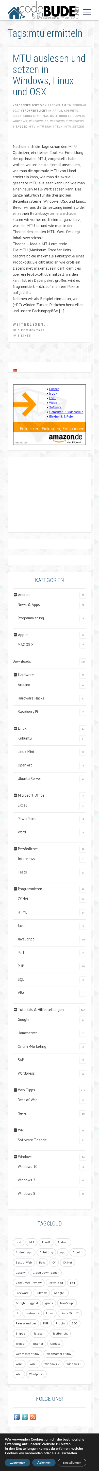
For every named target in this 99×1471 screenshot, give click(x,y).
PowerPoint (27, 818)
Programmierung (31, 618)
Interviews (26, 858)
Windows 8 (26, 1193)
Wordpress (26, 1073)
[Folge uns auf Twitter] (25, 1417)
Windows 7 (59, 121)
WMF (19, 1374)
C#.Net (23, 898)
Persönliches (28, 848)
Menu (85, 12)
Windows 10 (38, 121)
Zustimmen (17, 1463)
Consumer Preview (29, 1283)
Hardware (26, 674)
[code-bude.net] (43, 10)
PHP (21, 966)
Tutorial (37, 1343)
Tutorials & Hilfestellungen (41, 1009)
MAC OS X (50, 116)
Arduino (24, 684)
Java (21, 925)
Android (24, 594)
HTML (22, 912)
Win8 (19, 1364)
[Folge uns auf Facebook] (17, 1417)
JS (17, 1313)
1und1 (46, 1242)
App (62, 1252)
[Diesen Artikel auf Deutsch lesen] (15, 370)
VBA (21, 992)
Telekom (39, 1333)
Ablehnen (44, 1463)
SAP (21, 1059)
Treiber (20, 1343)
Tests (22, 872)
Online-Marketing (32, 1046)
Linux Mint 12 (70, 1313)
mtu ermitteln (50, 126)
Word (22, 832)
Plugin (60, 1323)
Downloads (22, 661)
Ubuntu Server (71, 116)
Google (23, 1019)
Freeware (22, 1293)
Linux (17, 116)
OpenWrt (25, 765)
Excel (22, 805)
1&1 (31, 1242)
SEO (74, 1323)
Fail (72, 1283)
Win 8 (33, 1364)
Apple (57, 110)
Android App (24, 1252)
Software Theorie (32, 1139)
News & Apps (29, 604)
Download (56, 1283)
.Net (18, 1242)
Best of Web (28, 1099)
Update (55, 1343)
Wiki (21, 1130)
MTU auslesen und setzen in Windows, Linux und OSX (49, 75)
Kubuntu (71, 110)
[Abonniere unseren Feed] (33, 1417)
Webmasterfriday (27, 1354)
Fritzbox (41, 1293)
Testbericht (60, 1333)
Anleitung (46, 1252)
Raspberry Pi (28, 711)
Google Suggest (27, 1303)
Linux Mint (32, 116)
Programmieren (30, 888)
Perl (21, 952)
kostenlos (32, 1313)
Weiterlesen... (30, 324)
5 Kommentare (31, 330)
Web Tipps (26, 1090)
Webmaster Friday (58, 1354)
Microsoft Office (31, 795)
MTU (32, 126)
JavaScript (26, 939)
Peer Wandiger (26, 1323)
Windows (20, 121)
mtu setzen (74, 126)
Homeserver (27, 1032)
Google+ (60, 1293)
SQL (21, 979)
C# (54, 1262)
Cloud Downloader (46, 1272)
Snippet (21, 1333)
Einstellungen (27, 1448)
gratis (49, 1303)
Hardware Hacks (31, 698)
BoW (42, 1262)
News (22, 1113)
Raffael (54, 105)
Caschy (21, 1272)
